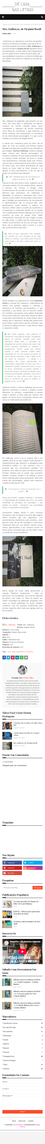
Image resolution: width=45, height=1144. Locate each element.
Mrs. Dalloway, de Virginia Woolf (25, 743)
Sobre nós (22, 1121)
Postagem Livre (23, 1056)
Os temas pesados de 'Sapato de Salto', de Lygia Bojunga (26, 902)
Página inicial (6, 24)
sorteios (23, 1069)
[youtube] (12, 873)
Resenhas (15, 24)
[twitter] (33, 863)
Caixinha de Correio (23, 1023)
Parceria (23, 1052)
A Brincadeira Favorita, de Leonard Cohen (26, 734)
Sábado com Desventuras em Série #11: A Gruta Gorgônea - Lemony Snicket (26, 982)
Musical (23, 1048)
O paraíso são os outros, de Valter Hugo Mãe (27, 724)
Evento (23, 1040)
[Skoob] (33, 873)
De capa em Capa (23, 1027)
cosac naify (11, 652)
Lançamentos (20, 652)
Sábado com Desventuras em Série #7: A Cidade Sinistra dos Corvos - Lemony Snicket (26, 1005)
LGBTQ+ (23, 1044)
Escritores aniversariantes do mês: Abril (27, 922)
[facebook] (12, 863)
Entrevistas (23, 1036)
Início (14, 1121)
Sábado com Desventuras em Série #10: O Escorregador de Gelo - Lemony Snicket (26, 993)
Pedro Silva (7, 34)
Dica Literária (23, 1031)
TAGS (23, 1064)
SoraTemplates (17, 1125)
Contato (30, 1121)
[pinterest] (12, 868)
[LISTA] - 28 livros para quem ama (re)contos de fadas (26, 912)
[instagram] (33, 868)
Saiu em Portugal (23, 1060)
